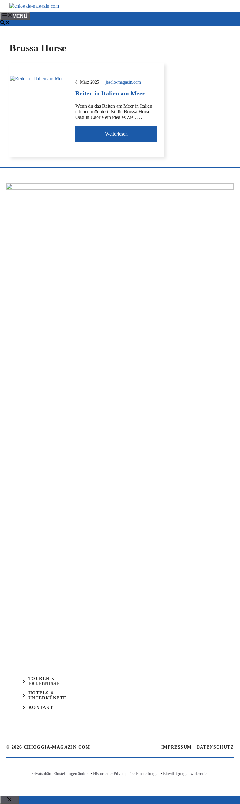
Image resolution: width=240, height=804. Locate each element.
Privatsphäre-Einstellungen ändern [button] (60, 773)
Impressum (176, 747)
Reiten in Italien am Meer (110, 93)
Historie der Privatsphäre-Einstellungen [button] (126, 773)
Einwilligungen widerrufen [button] (186, 773)
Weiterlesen (116, 134)
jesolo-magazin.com (123, 82)
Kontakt (40, 707)
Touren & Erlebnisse (44, 681)
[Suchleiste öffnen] (5, 23)
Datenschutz (215, 747)
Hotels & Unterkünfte (47, 695)
